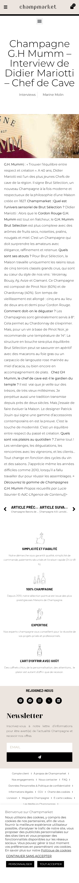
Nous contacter (48, 779)
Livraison (12, 797)
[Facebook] (30, 700)
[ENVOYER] (39, 757)
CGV (40, 791)
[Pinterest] (20, 700)
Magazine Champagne (35, 797)
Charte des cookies (59, 791)
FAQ (64, 779)
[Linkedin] (58, 700)
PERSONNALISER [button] (20, 864)
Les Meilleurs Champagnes (39, 804)
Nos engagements (23, 779)
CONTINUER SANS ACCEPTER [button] (29, 856)
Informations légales (21, 791)
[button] (5, 7)
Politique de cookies (56, 850)
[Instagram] (39, 700)
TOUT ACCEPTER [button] (51, 864)
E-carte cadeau (63, 797)
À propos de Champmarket (50, 773)
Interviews (27, 95)
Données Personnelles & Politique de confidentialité (39, 785)
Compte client (20, 773)
